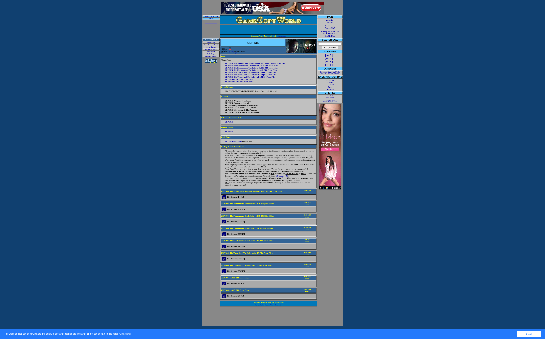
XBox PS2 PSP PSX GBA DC (330, 74)
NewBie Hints (330, 36)
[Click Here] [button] (125, 334)
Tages (330, 87)
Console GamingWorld (330, 72)
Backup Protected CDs (330, 31)
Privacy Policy (259, 305)
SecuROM (330, 85)
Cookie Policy (269, 305)
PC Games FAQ (282, 176)
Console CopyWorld (211, 45)
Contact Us (278, 305)
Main (211, 18)
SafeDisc (330, 82)
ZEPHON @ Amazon (233, 141)
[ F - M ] (329, 58)
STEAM (231, 51)
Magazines (330, 20)
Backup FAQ (330, 28)
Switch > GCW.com (211, 16)
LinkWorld (211, 51)
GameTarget (211, 42)
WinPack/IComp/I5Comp (330, 101)
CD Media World (211, 49)
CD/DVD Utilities (211, 56)
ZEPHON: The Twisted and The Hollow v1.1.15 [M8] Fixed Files (250, 72)
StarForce (330, 80)
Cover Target (211, 47)
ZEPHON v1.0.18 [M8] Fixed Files (238, 79)
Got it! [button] (529, 334)
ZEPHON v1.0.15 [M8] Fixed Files (238, 81)
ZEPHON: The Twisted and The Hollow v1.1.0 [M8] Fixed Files (250, 77)
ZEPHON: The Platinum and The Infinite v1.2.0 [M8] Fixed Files (251, 70)
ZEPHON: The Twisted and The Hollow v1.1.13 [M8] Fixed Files (250, 75)
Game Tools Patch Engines (330, 96)
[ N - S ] (329, 61)
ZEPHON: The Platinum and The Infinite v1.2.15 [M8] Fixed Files (251, 68)
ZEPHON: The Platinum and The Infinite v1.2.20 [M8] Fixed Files (251, 66)
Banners (330, 22)
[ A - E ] (329, 55)
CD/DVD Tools (330, 100)
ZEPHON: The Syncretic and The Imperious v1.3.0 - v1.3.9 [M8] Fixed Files (255, 63)
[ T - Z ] (329, 65)
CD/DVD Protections (330, 34)
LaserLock (330, 89)
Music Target (211, 54)
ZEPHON (229, 122)
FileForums (281, 36)
